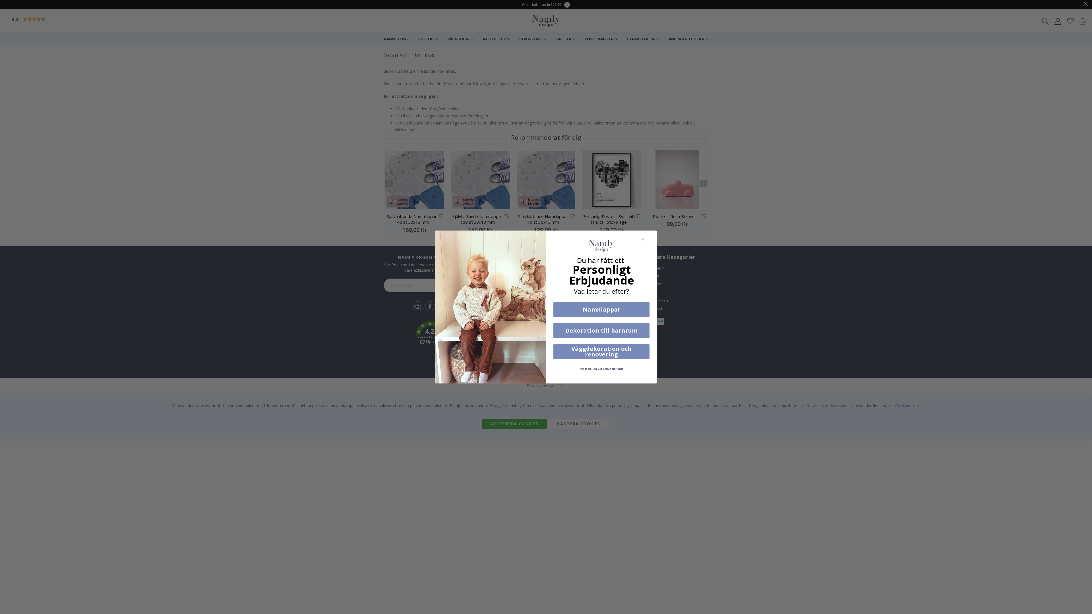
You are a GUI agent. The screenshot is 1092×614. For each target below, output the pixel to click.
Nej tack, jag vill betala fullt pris (602, 368)
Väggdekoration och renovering (601, 351)
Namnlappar (602, 309)
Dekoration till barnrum (601, 330)
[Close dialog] (643, 239)
